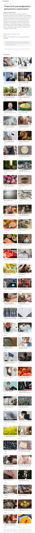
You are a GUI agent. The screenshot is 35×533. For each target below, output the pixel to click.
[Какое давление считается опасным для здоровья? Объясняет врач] (25, 64)
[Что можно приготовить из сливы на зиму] (10, 447)
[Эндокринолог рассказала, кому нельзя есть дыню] (10, 270)
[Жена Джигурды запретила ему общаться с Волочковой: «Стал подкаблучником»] (10, 211)
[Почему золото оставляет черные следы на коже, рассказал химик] (25, 462)
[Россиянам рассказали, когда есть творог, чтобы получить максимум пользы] (10, 123)
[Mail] (3, 1)
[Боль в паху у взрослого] (10, 388)
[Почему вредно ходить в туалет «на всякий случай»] (25, 433)
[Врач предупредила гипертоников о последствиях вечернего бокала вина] (25, 300)
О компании (4, 532)
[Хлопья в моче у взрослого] (10, 374)
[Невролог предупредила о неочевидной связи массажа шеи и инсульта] (10, 300)
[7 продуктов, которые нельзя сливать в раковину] (25, 226)
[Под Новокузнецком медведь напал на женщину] (25, 270)
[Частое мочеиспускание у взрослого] (10, 329)
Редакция (14, 532)
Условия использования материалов (22, 532)
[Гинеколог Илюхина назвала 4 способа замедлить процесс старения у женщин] (25, 211)
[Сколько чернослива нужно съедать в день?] (25, 182)
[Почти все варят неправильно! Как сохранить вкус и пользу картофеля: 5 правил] (25, 108)
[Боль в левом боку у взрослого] (25, 329)
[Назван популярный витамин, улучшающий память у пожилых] (10, 93)
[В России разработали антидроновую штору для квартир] (25, 315)
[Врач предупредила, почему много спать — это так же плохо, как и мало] (25, 256)
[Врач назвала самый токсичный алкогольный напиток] (10, 167)
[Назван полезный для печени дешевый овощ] (10, 226)
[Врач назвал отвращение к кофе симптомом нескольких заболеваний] (25, 344)
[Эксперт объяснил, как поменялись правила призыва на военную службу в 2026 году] (25, 388)
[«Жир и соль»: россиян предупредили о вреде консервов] (10, 344)
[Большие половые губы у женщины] (10, 64)
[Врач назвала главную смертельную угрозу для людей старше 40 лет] (10, 241)
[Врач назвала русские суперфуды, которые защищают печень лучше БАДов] (25, 447)
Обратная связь (29, 532)
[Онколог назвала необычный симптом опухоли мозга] (10, 403)
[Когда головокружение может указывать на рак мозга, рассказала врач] (10, 285)
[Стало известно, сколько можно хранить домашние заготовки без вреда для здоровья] (10, 521)
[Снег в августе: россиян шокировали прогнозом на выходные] (25, 403)
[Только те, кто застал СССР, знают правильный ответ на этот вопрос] (10, 315)
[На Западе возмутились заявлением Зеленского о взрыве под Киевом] (10, 108)
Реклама (8, 532)
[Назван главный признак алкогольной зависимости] (10, 462)
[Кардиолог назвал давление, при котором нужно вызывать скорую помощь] (25, 93)
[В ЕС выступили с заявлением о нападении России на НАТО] (10, 359)
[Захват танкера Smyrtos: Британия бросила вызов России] (10, 197)
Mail (1, 532)
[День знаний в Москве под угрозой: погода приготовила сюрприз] (25, 477)
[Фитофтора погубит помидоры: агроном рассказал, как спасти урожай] (25, 374)
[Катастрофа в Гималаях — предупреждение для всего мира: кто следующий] (25, 167)
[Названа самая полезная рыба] (25, 197)
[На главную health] (6, 1)
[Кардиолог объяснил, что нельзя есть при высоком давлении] (25, 138)
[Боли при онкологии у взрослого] (25, 418)
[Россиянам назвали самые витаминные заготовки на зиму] (25, 506)
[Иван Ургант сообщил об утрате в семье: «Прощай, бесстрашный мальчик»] (10, 79)
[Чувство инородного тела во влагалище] (10, 492)
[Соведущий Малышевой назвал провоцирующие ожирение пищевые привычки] (25, 152)
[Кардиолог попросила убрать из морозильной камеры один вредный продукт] (25, 79)
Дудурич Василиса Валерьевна (13, 33)
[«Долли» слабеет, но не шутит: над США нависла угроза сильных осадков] (10, 418)
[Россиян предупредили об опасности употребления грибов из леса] (10, 506)
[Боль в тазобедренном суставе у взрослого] (10, 152)
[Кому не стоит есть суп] (25, 521)
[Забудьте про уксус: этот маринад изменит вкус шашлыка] (25, 492)
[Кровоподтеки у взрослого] (10, 477)
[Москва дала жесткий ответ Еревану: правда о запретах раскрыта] (10, 138)
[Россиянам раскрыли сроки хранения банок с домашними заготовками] (25, 285)
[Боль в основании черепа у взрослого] (25, 359)
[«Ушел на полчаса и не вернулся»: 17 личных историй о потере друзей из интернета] (25, 241)
